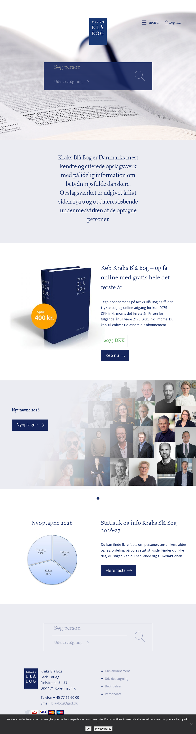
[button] (98, 498)
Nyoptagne (27, 424)
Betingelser (113, 686)
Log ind (175, 23)
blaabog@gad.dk (64, 703)
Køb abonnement (117, 671)
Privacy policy (103, 728)
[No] (191, 724)
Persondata (113, 694)
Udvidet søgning (68, 82)
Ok (88, 728)
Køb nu (112, 355)
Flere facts (116, 570)
